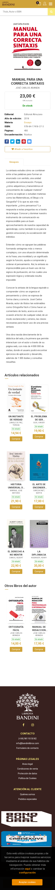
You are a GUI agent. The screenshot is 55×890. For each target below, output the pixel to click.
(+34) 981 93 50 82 (27, 738)
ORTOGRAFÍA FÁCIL (16, 629)
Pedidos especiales (27, 799)
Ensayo (27, 122)
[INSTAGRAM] (32, 725)
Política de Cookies (27, 778)
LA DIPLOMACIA (39, 553)
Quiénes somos (27, 794)
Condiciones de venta (27, 769)
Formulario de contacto (27, 748)
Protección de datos (27, 773)
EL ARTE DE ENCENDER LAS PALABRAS (39, 486)
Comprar (16, 439)
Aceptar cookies (27, 882)
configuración (27, 872)
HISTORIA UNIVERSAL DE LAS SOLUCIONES (16, 486)
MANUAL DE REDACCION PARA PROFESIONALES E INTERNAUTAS (39, 629)
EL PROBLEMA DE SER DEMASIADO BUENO (39, 418)
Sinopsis (14, 162)
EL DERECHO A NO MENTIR (16, 553)
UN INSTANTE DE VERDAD (16, 418)
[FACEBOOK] (23, 725)
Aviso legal (27, 764)
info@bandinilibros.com (27, 743)
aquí (27, 868)
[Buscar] (51, 11)
